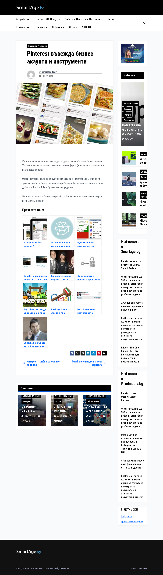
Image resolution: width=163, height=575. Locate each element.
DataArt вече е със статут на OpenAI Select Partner (131, 265)
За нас (133, 568)
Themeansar (64, 568)
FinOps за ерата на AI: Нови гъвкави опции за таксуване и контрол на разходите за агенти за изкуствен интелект (132, 329)
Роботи (144, 177)
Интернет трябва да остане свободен (43, 363)
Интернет (27, 401)
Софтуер (57, 27)
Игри (72, 27)
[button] (144, 23)
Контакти (143, 568)
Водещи (127, 109)
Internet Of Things (47, 19)
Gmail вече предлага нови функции (87, 363)
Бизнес (41, 27)
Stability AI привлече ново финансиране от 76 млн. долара (132, 464)
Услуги (58, 401)
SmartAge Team (49, 72)
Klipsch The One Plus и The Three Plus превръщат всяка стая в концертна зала (130, 354)
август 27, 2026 (133, 134)
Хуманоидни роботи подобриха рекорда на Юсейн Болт (132, 306)
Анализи (87, 26)
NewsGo (53, 568)
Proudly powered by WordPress (29, 568)
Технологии (23, 27)
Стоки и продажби (63, 396)
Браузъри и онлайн (37, 46)
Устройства (23, 19)
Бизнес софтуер (131, 103)
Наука (111, 19)
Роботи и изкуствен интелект (83, 19)
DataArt (129, 139)
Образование (93, 401)
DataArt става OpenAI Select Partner (129, 397)
